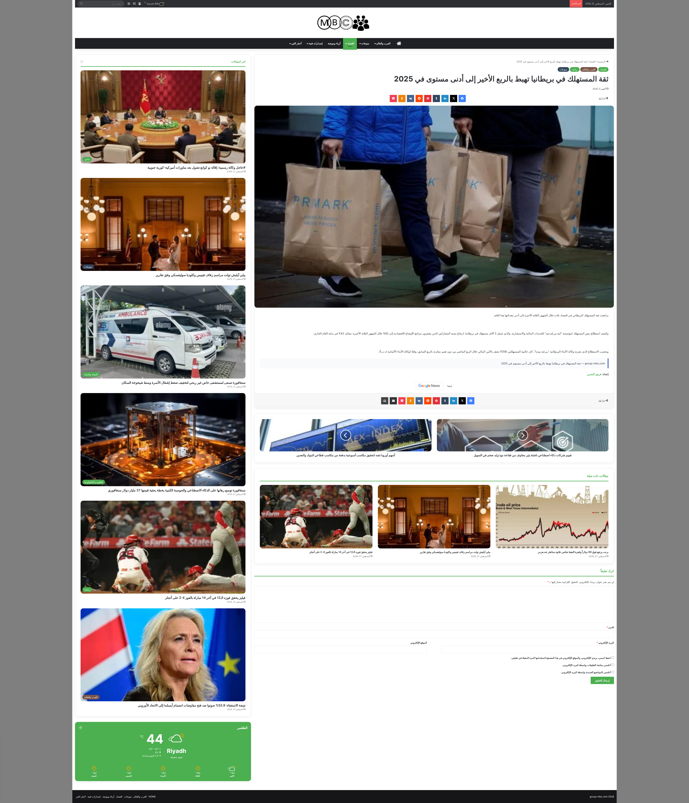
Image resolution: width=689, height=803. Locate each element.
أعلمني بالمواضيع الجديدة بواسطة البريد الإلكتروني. (586, 672)
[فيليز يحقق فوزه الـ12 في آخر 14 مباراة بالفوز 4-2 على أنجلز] (316, 516)
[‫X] (453, 98)
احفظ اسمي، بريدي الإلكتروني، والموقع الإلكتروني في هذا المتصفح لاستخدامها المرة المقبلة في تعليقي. (561, 657)
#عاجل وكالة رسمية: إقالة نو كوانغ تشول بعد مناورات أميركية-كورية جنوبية (196, 167)
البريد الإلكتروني (605, 642)
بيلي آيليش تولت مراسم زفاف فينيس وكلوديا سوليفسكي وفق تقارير (455, 551)
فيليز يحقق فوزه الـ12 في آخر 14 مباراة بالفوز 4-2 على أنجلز (340, 551)
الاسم (610, 627)
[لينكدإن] (445, 98)
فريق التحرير (594, 374)
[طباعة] (384, 400)
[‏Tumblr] (436, 98)
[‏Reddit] (419, 98)
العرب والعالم (383, 43)
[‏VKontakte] (410, 98)
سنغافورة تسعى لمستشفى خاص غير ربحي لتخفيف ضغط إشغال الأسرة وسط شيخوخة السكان (183, 382)
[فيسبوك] (462, 98)
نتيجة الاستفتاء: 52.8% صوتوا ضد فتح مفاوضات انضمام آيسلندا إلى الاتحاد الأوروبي (191, 705)
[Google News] (429, 386)
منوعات (365, 43)
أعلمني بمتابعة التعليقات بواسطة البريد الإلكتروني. (586, 665)
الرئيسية (601, 61)
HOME (152, 796)
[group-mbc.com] (344, 23)
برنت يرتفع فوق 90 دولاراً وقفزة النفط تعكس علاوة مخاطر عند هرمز (573, 551)
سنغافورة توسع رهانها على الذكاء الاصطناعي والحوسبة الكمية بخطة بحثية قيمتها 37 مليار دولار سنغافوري (176, 490)
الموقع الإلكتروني (418, 642)
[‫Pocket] (393, 98)
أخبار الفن (296, 43)
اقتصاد (351, 43)
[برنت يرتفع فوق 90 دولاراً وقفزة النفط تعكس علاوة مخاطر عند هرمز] (552, 516)
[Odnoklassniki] (402, 98)
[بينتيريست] (427, 98)
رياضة (575, 69)
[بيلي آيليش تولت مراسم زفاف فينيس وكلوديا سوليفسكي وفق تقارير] (434, 516)
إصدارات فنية (316, 43)
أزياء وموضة (334, 43)
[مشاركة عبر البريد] (393, 400)
